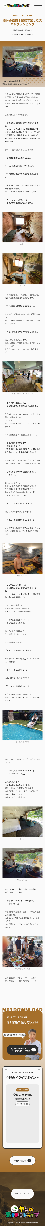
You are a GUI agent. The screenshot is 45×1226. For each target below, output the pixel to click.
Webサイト (21, 1104)
